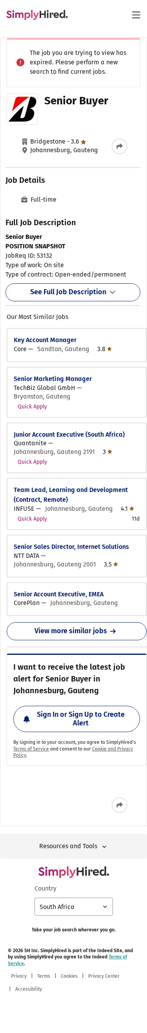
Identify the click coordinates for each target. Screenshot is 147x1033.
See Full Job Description (68, 292)
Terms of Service (31, 749)
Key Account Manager (45, 340)
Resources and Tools (68, 846)
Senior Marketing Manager (53, 379)
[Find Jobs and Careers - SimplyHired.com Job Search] (37, 15)
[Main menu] (136, 15)
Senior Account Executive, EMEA (58, 594)
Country (45, 888)
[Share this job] (119, 146)
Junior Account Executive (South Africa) (69, 434)
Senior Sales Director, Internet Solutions (71, 546)
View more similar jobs (70, 631)
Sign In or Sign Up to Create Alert (81, 718)
